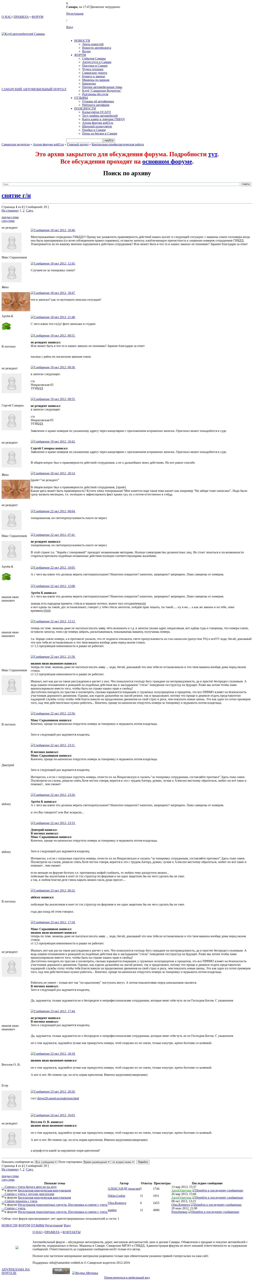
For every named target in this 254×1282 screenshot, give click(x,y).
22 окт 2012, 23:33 (63, 823)
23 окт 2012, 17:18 (63, 922)
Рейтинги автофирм (95, 105)
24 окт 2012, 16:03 (63, 1115)
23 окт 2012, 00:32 (63, 890)
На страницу (10, 210)
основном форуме (167, 161)
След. (30, 210)
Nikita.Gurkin (116, 1195)
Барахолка (89, 83)
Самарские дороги (94, 72)
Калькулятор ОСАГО (96, 112)
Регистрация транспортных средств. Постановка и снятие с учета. (63, 1204)
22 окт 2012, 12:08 (63, 586)
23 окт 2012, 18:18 (63, 1053)
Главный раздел (78, 144)
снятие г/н (16, 195)
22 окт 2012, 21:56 (63, 656)
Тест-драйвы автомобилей (100, 115)
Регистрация (74, 13)
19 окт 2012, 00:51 (63, 335)
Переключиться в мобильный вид (127, 1277)
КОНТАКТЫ (72, 1232)
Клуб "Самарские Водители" (101, 90)
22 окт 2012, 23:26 (63, 795)
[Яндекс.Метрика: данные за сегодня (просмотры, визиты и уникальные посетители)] (85, 1273)
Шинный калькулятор (97, 126)
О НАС (7, 16)
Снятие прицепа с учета (21, 1201)
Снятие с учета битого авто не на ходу (31, 1187)
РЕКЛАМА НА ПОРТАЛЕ (16, 1271)
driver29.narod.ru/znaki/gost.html (58, 1098)
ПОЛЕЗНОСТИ (85, 108)
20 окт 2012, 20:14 (63, 473)
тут (212, 154)
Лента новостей (93, 44)
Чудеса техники (92, 69)
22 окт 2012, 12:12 (63, 621)
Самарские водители (16, 144)
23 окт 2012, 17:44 (63, 1011)
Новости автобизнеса (96, 47)
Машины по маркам (95, 80)
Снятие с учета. (15, 1208)
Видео (86, 51)
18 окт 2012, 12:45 (63, 263)
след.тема (8, 220)
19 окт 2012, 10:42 (63, 441)
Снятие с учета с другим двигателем (29, 1194)
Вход (69, 27)
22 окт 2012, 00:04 (63, 511)
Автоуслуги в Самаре (96, 62)
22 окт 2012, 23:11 (62, 745)
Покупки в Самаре (95, 65)
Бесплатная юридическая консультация (44, 1190)
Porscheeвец (179, 1212)
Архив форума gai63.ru (97, 122)
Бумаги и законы (93, 76)
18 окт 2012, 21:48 (63, 317)
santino (112, 1210)
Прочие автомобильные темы (102, 87)
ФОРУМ (37, 16)
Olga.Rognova (117, 1203)
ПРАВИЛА (21, 16)
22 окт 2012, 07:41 (63, 534)
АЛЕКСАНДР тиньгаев (124, 1188)
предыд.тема (10, 217)
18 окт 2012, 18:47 (63, 293)
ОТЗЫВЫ (81, 97)
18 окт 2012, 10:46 (63, 230)
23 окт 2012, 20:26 (63, 1091)
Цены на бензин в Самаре (99, 133)
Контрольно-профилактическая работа (118, 144)
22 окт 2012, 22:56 (63, 713)
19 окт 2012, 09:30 (63, 367)
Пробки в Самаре (94, 130)
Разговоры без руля (95, 94)
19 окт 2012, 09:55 (63, 399)
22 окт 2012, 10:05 (63, 567)
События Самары (94, 58)
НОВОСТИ (82, 40)
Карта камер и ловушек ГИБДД (103, 119)
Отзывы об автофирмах (98, 101)
